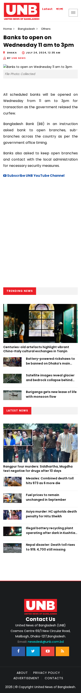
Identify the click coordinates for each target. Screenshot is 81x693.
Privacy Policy (46, 673)
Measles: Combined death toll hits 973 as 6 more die (50, 480)
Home (7, 29)
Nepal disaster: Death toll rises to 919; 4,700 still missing (50, 547)
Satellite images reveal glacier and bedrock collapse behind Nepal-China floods (50, 378)
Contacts (54, 678)
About (22, 673)
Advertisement (26, 678)
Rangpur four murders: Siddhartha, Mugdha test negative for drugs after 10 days (38, 468)
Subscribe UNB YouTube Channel (35, 175)
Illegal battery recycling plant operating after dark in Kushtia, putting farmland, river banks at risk (51, 530)
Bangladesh (26, 29)
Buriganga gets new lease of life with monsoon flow (51, 394)
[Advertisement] (40, 234)
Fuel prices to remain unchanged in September (46, 497)
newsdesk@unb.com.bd (40, 642)
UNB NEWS (18, 58)
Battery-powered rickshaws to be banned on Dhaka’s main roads (50, 361)
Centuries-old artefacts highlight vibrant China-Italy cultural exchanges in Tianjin (36, 349)
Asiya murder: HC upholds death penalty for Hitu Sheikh (51, 513)
